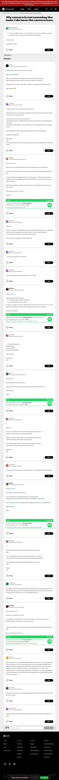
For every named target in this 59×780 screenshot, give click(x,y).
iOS (17, 13)
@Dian (12, 502)
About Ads (31, 774)
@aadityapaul (11, 488)
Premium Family (48, 750)
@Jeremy (8, 502)
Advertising (20, 750)
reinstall (39, 179)
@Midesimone (13, 611)
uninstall (29, 177)
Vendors (19, 757)
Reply (48, 50)
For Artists (19, 744)
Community (9, 9)
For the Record (7, 750)
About (5, 744)
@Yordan (17, 502)
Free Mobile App (34, 750)
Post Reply (49, 728)
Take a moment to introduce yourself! (29, 321)
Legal (4, 774)
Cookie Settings (25, 774)
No (36, 777)
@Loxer (39, 498)
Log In (51, 9)
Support (32, 744)
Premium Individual (48, 744)
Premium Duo (47, 747)
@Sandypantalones (13, 70)
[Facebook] (14, 764)
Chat (29, 9)
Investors (19, 754)
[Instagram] (5, 764)
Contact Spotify (34, 754)
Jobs (4, 747)
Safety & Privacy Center (11, 774)
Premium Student (48, 754)
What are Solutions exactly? (38, 317)
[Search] (46, 9)
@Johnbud (12, 163)
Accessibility (37, 774)
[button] (53, 28)
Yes (43, 777)
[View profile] (7, 28)
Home (10, 13)
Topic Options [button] (7, 55)
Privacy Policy (18, 774)
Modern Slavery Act (7, 777)
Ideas (36, 9)
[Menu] (55, 9)
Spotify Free (47, 757)
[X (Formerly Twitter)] (10, 764)
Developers (20, 747)
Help (22, 9)
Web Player (33, 747)
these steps (47, 3)
